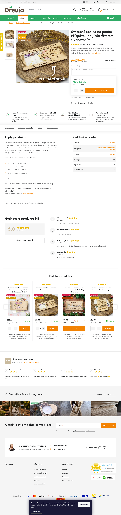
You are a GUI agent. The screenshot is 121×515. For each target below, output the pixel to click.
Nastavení (36, 512)
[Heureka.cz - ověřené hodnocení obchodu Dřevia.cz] (103, 468)
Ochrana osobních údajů (41, 473)
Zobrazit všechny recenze (31, 362)
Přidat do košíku (99, 90)
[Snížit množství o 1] (76, 90)
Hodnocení (37, 480)
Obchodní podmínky (40, 469)
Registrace (112, 2)
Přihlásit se (108, 426)
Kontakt (64, 469)
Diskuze (40, 128)
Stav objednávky (25, 2)
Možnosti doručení (110, 60)
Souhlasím (84, 504)
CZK (87, 2)
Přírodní (112, 155)
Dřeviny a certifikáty (39, 484)
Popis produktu (9, 128)
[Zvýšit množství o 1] (82, 90)
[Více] (110, 18)
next (115, 307)
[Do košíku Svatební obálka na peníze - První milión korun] (52, 328)
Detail (74, 328)
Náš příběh (65, 473)
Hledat (74, 9)
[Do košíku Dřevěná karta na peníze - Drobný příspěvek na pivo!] (108, 328)
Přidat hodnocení (24, 240)
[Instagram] (104, 447)
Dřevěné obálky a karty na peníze (106, 149)
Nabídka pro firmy (67, 480)
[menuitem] (11, 18)
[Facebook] (99, 447)
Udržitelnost (65, 477)
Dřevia (92, 98)
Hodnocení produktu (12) (25, 128)
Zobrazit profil (104, 394)
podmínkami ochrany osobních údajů (84, 431)
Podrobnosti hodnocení (96, 44)
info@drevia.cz (28, 194)
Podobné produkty (52, 128)
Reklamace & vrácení (40, 477)
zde (32, 507)
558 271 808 (86, 9)
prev (6, 307)
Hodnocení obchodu (11, 2)
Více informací (96, 53)
